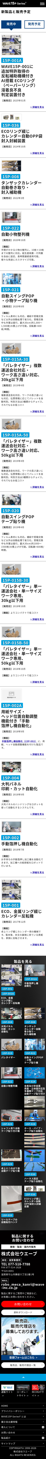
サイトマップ (8, 1443)
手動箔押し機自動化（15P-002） (19, 741)
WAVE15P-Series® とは (13, 1416)
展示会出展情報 (9, 1421)
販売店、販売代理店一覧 (23, 1365)
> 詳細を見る (37, 107)
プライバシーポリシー (13, 1411)
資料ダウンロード (23, 1312)
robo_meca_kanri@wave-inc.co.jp (22, 1286)
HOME (4, 1405)
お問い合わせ (23, 1304)
